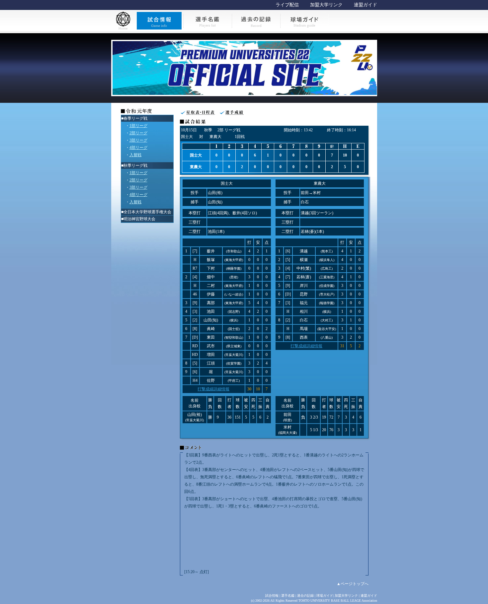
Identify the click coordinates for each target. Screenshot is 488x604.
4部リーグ (138, 147)
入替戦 (135, 155)
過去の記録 (305, 595)
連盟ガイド (365, 4)
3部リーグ (138, 140)
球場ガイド (324, 595)
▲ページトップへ (352, 583)
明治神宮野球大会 (139, 219)
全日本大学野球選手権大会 (147, 212)
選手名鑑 (287, 595)
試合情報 (272, 595)
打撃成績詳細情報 (213, 389)
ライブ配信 (287, 4)
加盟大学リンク (326, 4)
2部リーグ (138, 133)
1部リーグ (138, 125)
